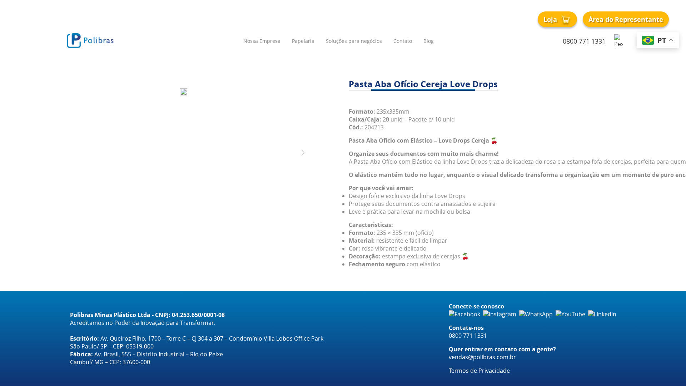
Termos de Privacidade (479, 371)
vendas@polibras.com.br (482, 357)
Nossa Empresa (261, 41)
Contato (402, 41)
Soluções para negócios (354, 41)
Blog (428, 41)
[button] (201, 228)
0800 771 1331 (584, 41)
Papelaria (303, 41)
